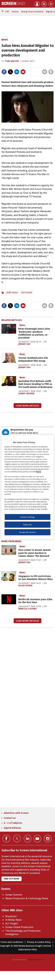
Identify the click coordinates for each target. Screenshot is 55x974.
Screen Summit (13, 894)
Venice (15, 11)
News (4, 39)
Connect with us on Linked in (27, 838)
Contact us (10, 818)
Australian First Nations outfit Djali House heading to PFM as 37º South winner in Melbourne (35, 384)
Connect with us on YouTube (37, 838)
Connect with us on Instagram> (47, 838)
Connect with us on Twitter (17, 838)
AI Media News (13, 919)
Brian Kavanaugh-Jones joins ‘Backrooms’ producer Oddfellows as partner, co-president (34, 333)
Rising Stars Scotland (32, 11)
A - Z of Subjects (13, 823)
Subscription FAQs (27, 949)
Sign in (14, 65)
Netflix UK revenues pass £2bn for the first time (35, 601)
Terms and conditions (11, 942)
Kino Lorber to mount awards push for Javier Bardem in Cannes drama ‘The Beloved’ (34, 553)
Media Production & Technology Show (26, 898)
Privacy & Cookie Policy (39, 942)
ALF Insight (11, 923)
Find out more (11, 879)
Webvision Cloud (35, 959)
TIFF (7, 11)
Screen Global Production (19, 927)
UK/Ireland (26, 292)
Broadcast (11, 916)
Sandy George (26, 393)
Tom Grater (12, 61)
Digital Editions (12, 828)
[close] (29, 69)
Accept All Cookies (27, 532)
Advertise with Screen (16, 813)
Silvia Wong (25, 585)
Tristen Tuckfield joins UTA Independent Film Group (33, 359)
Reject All (27, 525)
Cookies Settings (27, 517)
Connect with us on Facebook (6, 838)
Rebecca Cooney (27, 608)
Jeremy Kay (24, 344)
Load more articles (27, 405)
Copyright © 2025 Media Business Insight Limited (25, 945)
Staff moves (12, 292)
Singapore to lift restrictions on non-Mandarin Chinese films (35, 578)
